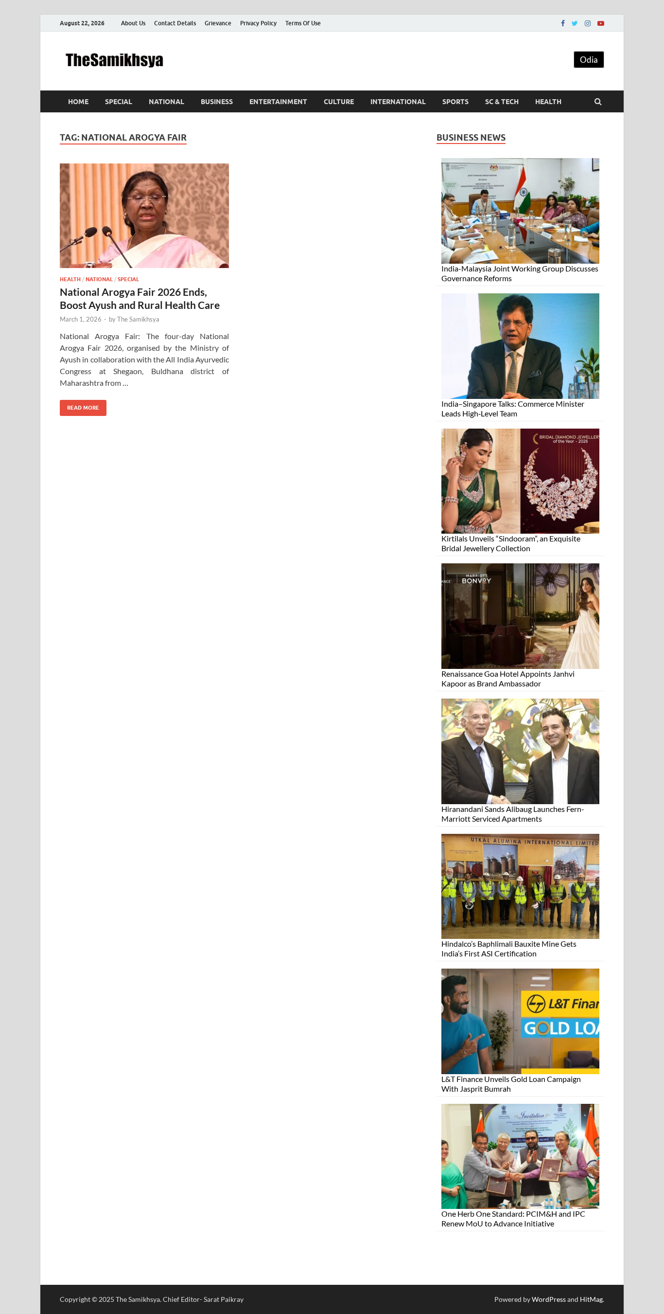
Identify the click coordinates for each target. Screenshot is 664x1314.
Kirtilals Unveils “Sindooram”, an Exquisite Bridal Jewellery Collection (510, 543)
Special (118, 102)
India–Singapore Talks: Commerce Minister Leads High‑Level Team (512, 408)
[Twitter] (574, 23)
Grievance (218, 23)
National (166, 102)
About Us (133, 23)
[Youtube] (601, 23)
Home (78, 102)
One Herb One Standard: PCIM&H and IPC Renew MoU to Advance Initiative (513, 1218)
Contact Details (175, 23)
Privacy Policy (258, 23)
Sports (455, 102)
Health (548, 102)
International (398, 102)
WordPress (549, 1299)
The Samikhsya (138, 319)
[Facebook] (563, 23)
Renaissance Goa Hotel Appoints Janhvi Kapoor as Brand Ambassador (508, 678)
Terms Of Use (303, 23)
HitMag (591, 1299)
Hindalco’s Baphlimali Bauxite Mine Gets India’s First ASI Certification (509, 948)
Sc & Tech (502, 102)
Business (217, 102)
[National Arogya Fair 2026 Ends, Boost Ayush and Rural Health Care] (144, 219)
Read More (79, 405)
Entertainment (278, 102)
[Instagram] (587, 23)
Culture (339, 102)
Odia (589, 59)
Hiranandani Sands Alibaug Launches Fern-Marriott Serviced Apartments (512, 813)
